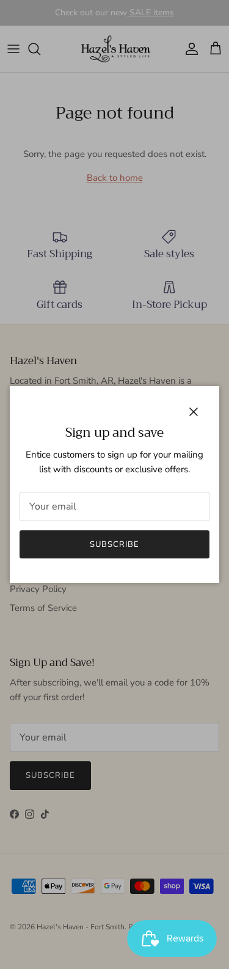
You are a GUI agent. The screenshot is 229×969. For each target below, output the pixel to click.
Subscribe (114, 544)
